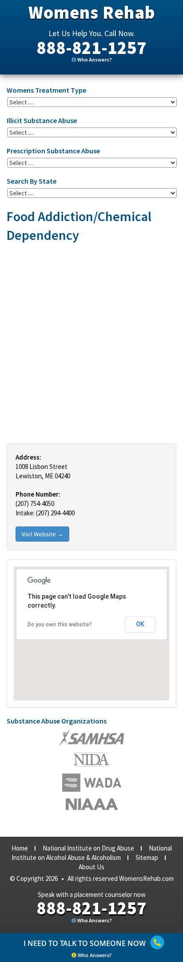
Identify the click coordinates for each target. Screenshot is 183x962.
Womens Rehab (91, 12)
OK (140, 624)
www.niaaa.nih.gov (92, 804)
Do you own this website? (60, 624)
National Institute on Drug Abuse (88, 848)
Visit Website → (42, 534)
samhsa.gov (92, 738)
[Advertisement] (91, 343)
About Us (91, 867)
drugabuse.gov (91, 782)
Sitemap (146, 857)
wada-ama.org (91, 759)
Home (20, 848)
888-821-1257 (91, 48)
